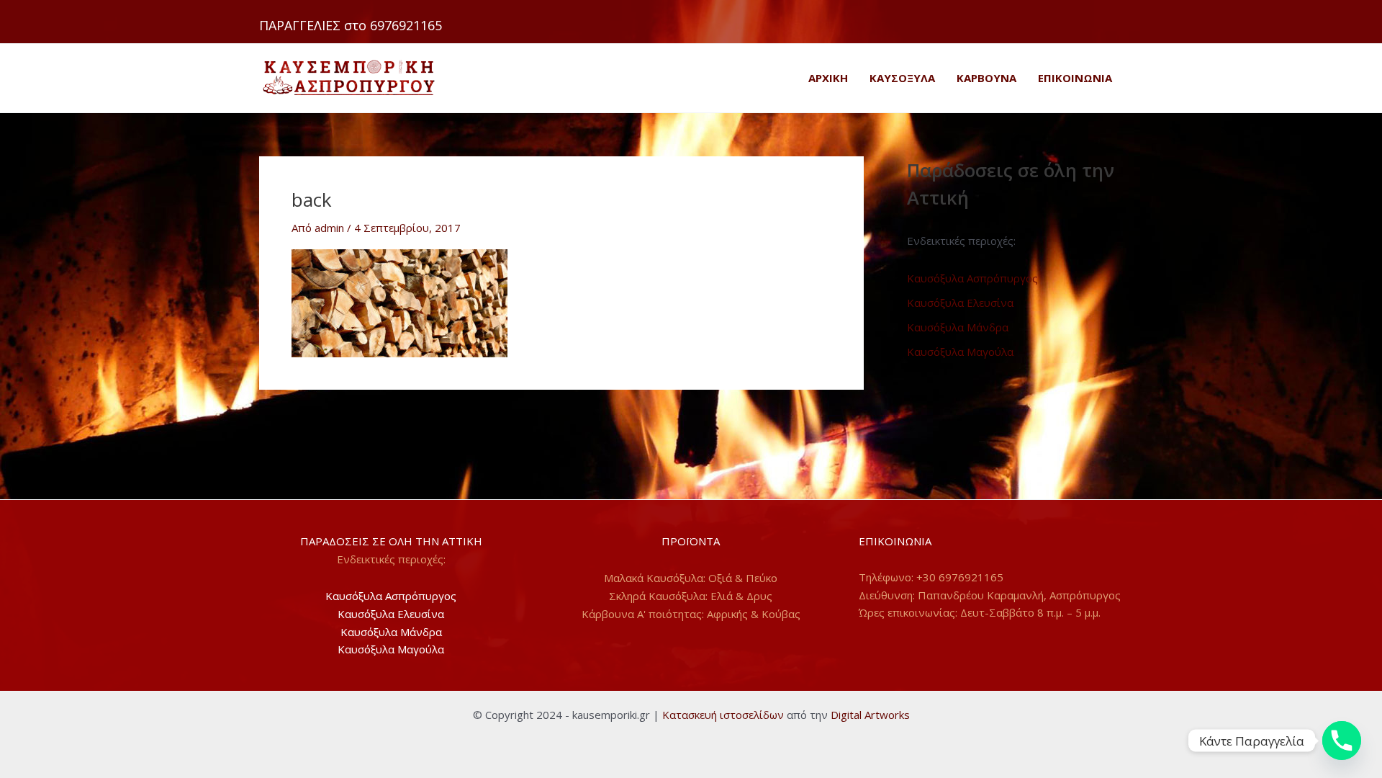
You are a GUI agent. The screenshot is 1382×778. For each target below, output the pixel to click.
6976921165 (406, 25)
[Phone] (1341, 740)
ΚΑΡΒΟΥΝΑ (986, 78)
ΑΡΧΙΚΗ (828, 78)
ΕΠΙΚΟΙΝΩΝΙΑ (1075, 78)
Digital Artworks (870, 714)
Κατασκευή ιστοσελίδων (723, 714)
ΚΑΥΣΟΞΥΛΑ (902, 78)
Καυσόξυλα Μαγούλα (960, 351)
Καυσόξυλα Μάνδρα (957, 327)
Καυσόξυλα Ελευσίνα (960, 302)
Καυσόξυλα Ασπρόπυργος (972, 278)
